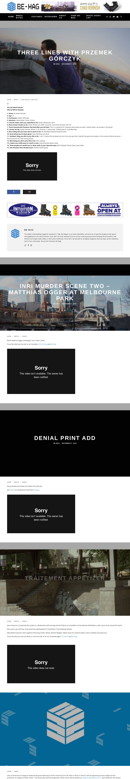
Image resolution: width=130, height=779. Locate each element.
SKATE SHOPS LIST (93, 17)
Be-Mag (57, 64)
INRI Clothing (42, 344)
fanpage (36, 490)
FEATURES (37, 17)
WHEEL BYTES (19, 17)
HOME (11, 17)
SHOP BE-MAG (76, 17)
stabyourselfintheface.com (91, 778)
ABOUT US (62, 17)
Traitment (65, 636)
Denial (12, 490)
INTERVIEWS (50, 17)
